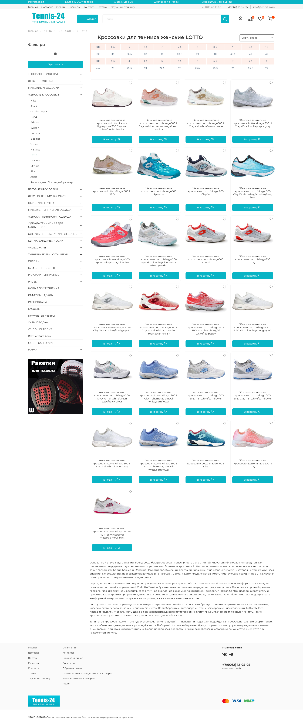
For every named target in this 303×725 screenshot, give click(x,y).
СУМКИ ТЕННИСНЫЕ (42, 268)
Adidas (35, 122)
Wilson (35, 127)
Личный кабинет (73, 658)
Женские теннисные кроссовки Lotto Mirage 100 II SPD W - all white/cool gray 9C (253, 327)
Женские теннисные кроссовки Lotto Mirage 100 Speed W (158, 191)
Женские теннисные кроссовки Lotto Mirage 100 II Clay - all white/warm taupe (205, 123)
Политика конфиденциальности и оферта (87, 673)
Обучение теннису (123, 7)
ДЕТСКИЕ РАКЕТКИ (40, 81)
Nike (33, 100)
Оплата (61, 7)
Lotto (34, 155)
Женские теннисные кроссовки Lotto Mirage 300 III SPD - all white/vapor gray (112, 463)
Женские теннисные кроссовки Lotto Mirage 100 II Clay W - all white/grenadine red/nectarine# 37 (158, 329)
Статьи (103, 7)
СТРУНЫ (33, 261)
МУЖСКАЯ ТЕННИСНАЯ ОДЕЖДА (49, 209)
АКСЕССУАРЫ (37, 247)
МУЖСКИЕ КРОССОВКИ (43, 87)
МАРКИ (33, 349)
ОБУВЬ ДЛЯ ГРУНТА (41, 203)
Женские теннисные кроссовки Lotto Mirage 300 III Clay (253, 463)
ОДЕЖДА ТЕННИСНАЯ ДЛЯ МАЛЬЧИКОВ (45, 225)
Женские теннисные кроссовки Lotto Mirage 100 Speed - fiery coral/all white (112, 259)
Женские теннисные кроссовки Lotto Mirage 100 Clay (252, 259)
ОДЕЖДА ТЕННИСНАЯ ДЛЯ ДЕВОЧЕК (52, 233)
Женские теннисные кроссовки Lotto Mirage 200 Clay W (206, 191)
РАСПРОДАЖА (37, 302)
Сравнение (69, 663)
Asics (34, 106)
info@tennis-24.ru (264, 7)
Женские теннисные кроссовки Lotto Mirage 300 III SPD (112, 191)
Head (34, 117)
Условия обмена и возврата (79, 678)
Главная (33, 7)
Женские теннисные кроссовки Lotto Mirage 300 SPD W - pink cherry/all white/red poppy (206, 329)
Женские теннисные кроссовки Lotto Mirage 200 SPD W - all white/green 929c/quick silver (112, 397)
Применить (55, 64)
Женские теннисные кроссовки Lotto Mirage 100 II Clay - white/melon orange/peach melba (159, 125)
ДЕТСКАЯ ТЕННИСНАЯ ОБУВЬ (47, 196)
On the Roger (39, 111)
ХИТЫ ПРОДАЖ (38, 322)
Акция (66, 683)
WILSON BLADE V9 (40, 329)
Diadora (35, 160)
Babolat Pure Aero (39, 336)
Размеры (74, 7)
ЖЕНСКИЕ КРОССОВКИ (59, 30)
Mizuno (35, 166)
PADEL (32, 281)
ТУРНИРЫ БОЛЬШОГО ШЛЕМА (48, 254)
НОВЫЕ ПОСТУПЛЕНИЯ (43, 288)
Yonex (34, 144)
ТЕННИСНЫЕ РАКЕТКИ (43, 74)
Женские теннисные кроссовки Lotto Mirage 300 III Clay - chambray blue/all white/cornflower (159, 397)
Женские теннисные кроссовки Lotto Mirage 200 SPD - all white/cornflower (206, 395)
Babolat (35, 138)
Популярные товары (41, 315)
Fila (33, 171)
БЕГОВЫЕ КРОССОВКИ (43, 189)
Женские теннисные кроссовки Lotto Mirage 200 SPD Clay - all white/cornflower (253, 395)
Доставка (47, 7)
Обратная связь (72, 668)
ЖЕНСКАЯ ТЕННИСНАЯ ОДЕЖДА (49, 216)
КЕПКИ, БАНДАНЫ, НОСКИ (45, 240)
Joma (34, 176)
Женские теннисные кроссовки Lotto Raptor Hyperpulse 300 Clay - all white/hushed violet (112, 125)
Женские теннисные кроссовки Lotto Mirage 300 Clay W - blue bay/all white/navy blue (252, 193)
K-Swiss (35, 149)
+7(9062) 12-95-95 (237, 7)
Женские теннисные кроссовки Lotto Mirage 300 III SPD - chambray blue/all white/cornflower (159, 465)
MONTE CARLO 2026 (40, 343)
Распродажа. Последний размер (52, 182)
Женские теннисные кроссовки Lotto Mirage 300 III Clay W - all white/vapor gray (253, 123)
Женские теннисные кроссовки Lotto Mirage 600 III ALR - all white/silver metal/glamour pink (112, 533)
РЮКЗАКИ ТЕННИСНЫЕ (43, 274)
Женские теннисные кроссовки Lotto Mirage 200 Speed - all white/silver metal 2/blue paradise (159, 261)
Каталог (91, 19)
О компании (70, 647)
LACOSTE (34, 308)
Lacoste (35, 133)
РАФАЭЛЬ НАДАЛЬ (40, 295)
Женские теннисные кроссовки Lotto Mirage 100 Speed (205, 259)
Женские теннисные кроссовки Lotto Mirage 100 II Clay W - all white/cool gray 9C (112, 327)
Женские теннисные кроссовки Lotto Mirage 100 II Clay (205, 463)
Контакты (89, 7)
